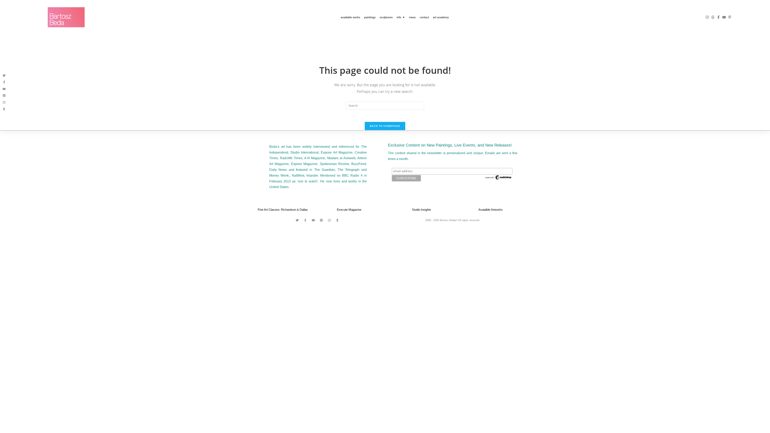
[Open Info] (403, 17)
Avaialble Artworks (490, 209)
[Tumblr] (4, 109)
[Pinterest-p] (730, 17)
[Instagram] (707, 17)
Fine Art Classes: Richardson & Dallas (283, 209)
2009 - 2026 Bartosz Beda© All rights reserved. (452, 220)
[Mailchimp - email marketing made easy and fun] (498, 177)
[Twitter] (4, 75)
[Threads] (713, 17)
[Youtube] (724, 17)
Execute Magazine (349, 209)
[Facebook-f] (718, 17)
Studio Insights (421, 209)
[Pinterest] (4, 95)
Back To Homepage (385, 126)
